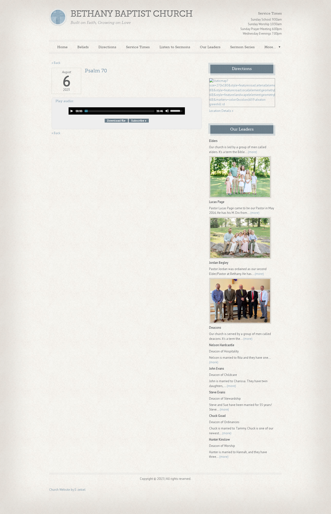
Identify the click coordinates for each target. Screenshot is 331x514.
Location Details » (221, 111)
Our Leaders (210, 47)
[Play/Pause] (72, 111)
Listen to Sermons (174, 47)
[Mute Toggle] (167, 111)
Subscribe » (138, 120)
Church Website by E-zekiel (67, 490)
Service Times (138, 47)
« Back (56, 63)
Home (62, 47)
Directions (107, 47)
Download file (116, 120)
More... (270, 47)
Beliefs (83, 47)
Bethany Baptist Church (132, 14)
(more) (252, 152)
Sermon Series (242, 47)
